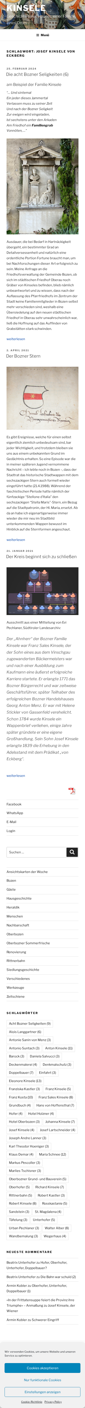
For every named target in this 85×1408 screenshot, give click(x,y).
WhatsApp (15, 813)
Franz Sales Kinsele (56, 1097)
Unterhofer (44, 1220)
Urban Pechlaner (24, 1228)
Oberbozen (15, 934)
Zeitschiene (16, 997)
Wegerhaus (55, 1236)
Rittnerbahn (16, 961)
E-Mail (11, 822)
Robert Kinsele (22, 1203)
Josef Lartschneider (57, 1130)
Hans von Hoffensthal (55, 1105)
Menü (45, 35)
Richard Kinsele (49, 1187)
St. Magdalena (48, 1212)
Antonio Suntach (24, 1048)
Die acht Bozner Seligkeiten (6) (37, 74)
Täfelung (18, 1220)
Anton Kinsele (59, 1048)
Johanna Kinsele (60, 1122)
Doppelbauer (21, 1073)
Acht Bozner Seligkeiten (30, 1024)
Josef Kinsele (21, 1130)
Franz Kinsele (58, 1089)
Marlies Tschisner (25, 1171)
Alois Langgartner (25, 1032)
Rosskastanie (54, 1203)
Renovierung (16, 952)
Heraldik (13, 907)
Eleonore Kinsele (25, 1081)
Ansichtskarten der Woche (27, 872)
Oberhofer (19, 1187)
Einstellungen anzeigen (43, 1392)
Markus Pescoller (24, 1163)
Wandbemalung (23, 1236)
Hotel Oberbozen (24, 1122)
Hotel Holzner (41, 1114)
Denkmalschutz (57, 1065)
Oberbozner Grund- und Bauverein (37, 1179)
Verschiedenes (18, 979)
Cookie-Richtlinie (31, 1401)
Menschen (15, 916)
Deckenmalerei (23, 1065)
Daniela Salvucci (45, 1056)
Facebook (14, 804)
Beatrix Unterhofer (21, 1263)
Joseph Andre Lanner (27, 1138)
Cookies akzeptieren (42, 1368)
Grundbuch (20, 1105)
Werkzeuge (15, 988)
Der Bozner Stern (23, 356)
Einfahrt (47, 1073)
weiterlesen (16, 339)
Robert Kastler (51, 1195)
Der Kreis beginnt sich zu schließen (41, 556)
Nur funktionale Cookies (42, 1380)
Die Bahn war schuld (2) (58, 1277)
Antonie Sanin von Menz (30, 1040)
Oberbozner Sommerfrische (28, 943)
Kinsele (26, 8)
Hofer (15, 1114)
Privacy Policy (53, 1401)
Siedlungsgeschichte (23, 970)
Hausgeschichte (19, 898)
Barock (16, 1056)
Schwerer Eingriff (45, 1320)
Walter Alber (57, 1228)
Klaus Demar (21, 1154)
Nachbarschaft (18, 925)
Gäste (11, 890)
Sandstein (19, 1212)
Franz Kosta (21, 1097)
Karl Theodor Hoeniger (29, 1146)
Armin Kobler (17, 1286)
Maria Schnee (52, 1154)
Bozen (11, 881)
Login (11, 831)
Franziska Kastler (24, 1089)
